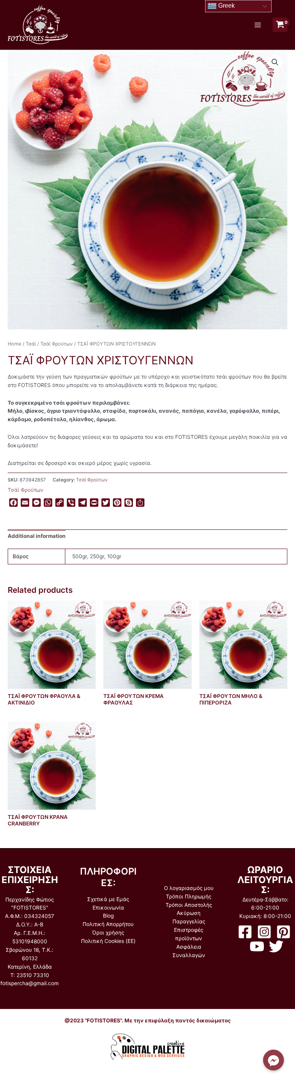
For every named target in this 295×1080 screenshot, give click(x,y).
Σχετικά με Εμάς (108, 899)
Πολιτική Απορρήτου (108, 924)
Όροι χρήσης (108, 932)
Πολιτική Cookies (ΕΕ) (108, 941)
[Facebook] (245, 932)
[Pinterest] (283, 932)
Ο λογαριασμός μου (189, 888)
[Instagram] (264, 932)
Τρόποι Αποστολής (189, 905)
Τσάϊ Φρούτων (56, 344)
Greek (226, 5)
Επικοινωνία (108, 908)
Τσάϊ (31, 344)
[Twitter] (276, 946)
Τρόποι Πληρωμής (188, 896)
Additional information (37, 536)
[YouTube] (257, 946)
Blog (108, 916)
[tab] (37, 536)
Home (14, 344)
